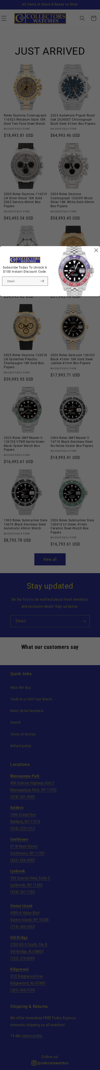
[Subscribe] (42, 281)
